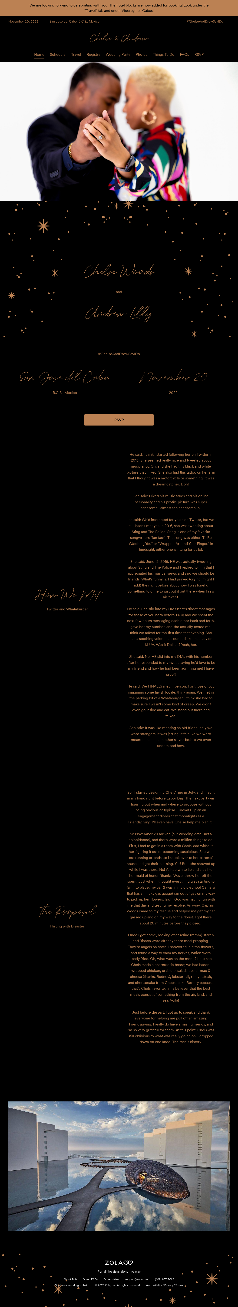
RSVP (199, 54)
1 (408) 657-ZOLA (164, 1279)
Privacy (168, 1285)
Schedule (58, 54)
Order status (111, 1279)
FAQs (184, 54)
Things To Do (163, 54)
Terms (179, 1285)
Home (39, 54)
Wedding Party (118, 54)
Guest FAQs (90, 1279)
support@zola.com (136, 1279)
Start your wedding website (72, 1285)
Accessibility (154, 1285)
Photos (141, 54)
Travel (76, 54)
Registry (93, 54)
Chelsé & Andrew (119, 38)
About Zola (70, 1279)
